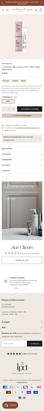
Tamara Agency (22, 382)
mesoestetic (7, 64)
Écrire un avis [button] (22, 260)
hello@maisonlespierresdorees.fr (28, 128)
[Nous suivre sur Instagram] (24, 397)
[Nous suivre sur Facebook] (19, 397)
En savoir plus (9, 140)
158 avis (34, 354)
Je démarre (10, 199)
